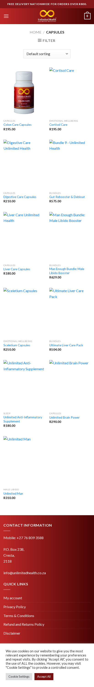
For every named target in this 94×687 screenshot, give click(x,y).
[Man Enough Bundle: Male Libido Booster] (70, 236)
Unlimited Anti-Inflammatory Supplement (22, 419)
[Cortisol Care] (70, 92)
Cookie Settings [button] (18, 676)
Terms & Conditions (18, 615)
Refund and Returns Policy (23, 624)
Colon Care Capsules (17, 124)
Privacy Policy (14, 607)
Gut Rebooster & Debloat (67, 197)
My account (12, 598)
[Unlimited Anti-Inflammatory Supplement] (24, 384)
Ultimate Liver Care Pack (66, 345)
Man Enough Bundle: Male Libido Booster (66, 271)
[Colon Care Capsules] (24, 92)
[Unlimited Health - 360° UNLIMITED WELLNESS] (47, 16)
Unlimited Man (13, 493)
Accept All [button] (44, 676)
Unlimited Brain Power (64, 417)
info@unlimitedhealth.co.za (24, 573)
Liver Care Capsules (16, 269)
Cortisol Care (58, 124)
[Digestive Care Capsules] (24, 164)
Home (35, 32)
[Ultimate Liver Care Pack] (70, 312)
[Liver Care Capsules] (24, 236)
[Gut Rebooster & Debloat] (70, 164)
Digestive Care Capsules (19, 197)
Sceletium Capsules (16, 345)
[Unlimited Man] (24, 461)
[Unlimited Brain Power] (70, 384)
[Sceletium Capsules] (24, 312)
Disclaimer (11, 633)
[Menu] (6, 16)
